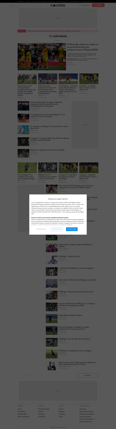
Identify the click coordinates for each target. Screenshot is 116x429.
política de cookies (71, 212)
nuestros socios (54, 202)
